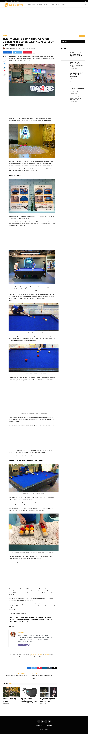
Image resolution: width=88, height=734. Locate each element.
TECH (52, 4)
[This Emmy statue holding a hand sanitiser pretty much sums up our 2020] (48, 692)
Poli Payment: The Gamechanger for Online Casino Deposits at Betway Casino (76, 64)
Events (5, 35)
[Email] (4, 74)
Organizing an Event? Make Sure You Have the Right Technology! (10, 700)
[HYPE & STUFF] (13, 5)
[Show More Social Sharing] (34, 52)
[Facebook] (4, 60)
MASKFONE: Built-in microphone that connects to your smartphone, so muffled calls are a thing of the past (29, 700)
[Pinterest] (4, 70)
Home (4, 31)
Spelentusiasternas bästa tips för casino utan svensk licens (77, 82)
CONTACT (5, 1)
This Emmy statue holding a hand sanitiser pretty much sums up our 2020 (47, 700)
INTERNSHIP (16, 1)
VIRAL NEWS (31, 4)
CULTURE (39, 4)
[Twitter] (4, 63)
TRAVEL (58, 4)
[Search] (85, 4)
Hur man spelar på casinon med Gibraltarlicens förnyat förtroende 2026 (77, 90)
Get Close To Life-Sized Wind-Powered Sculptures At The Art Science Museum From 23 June (43, 677)
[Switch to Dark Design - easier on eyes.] (83, 4)
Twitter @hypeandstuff (37, 654)
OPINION (46, 4)
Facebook (46, 654)
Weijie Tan (9, 48)
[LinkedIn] (4, 67)
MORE (63, 4)
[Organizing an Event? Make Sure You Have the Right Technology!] (11, 692)
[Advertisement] (44, 19)
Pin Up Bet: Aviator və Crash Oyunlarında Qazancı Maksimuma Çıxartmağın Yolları (76, 54)
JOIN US (10, 1)
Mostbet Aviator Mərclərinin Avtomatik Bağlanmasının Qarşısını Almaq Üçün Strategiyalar (76, 74)
